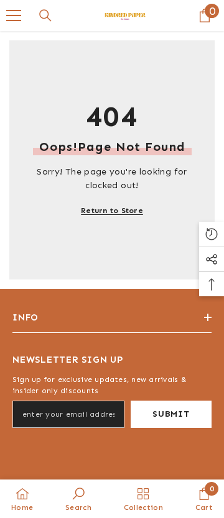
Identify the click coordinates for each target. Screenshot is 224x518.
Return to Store (112, 210)
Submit (170, 414)
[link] (78, 499)
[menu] (13, 15)
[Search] (45, 15)
